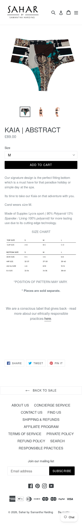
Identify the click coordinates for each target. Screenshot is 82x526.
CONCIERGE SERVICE (52, 405)
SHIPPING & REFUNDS (41, 419)
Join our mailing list (41, 461)
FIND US (54, 412)
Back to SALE (44, 390)
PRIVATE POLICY (60, 433)
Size (7, 148)
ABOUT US (20, 405)
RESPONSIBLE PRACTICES (41, 448)
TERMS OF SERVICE (24, 433)
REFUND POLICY (31, 440)
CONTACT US (31, 412)
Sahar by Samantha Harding (36, 512)
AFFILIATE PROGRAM (41, 426)
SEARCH (57, 440)
